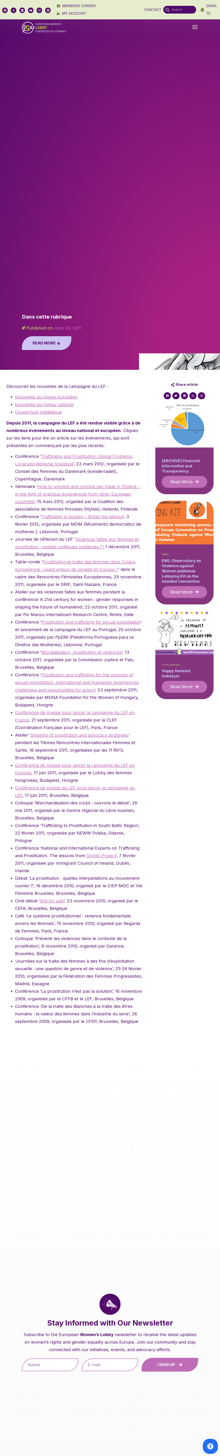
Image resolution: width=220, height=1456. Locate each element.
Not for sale (52, 900)
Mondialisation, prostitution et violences (81, 652)
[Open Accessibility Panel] (210, 1446)
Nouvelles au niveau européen (46, 397)
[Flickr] (22, 10)
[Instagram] (39, 10)
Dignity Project (101, 855)
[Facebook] (5, 10)
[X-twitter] (13, 10)
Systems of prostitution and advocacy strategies (79, 735)
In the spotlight (171, 664)
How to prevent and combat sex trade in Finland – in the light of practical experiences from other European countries (77, 494)
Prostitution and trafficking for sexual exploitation (91, 622)
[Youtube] (31, 10)
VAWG (165, 554)
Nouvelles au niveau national (44, 404)
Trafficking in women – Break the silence (82, 516)
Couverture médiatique (38, 412)
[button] (195, 27)
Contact (152, 10)
